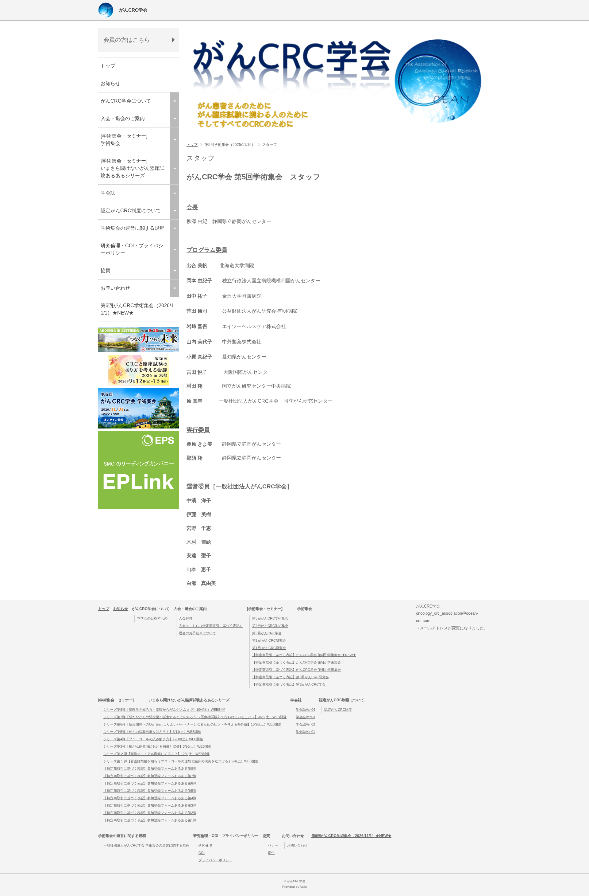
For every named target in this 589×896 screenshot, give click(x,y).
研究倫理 (205, 845)
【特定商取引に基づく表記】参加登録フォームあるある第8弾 (149, 768)
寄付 (271, 853)
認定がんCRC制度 (338, 709)
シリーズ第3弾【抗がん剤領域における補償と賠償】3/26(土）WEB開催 (157, 746)
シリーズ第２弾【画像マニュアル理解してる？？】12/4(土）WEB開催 (156, 754)
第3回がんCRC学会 (267, 633)
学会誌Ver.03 (305, 717)
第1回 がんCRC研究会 (269, 648)
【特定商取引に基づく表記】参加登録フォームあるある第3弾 (149, 805)
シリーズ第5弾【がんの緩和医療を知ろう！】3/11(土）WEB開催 (152, 732)
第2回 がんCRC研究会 (269, 640)
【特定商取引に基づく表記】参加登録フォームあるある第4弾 (149, 798)
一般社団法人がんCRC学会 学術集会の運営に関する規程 (146, 845)
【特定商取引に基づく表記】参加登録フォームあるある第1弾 (149, 820)
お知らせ (110, 83)
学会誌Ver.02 (305, 724)
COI (201, 853)
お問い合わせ (297, 845)
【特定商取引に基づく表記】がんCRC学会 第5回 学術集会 (296, 662)
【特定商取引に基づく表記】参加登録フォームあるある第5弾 (149, 790)
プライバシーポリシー (215, 860)
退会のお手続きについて (197, 633)
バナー (273, 845)
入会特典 (185, 618)
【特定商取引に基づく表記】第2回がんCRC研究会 (290, 677)
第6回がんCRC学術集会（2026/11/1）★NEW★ (137, 309)
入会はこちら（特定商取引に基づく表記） (211, 626)
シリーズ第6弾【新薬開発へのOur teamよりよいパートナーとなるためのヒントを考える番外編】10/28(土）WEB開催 (192, 724)
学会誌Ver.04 (305, 709)
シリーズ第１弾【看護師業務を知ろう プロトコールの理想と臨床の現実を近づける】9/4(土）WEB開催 (180, 761)
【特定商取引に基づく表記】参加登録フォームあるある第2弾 (149, 813)
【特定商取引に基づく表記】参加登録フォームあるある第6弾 (149, 783)
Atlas (303, 886)
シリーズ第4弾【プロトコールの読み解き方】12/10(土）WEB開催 (153, 739)
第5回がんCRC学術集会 (270, 618)
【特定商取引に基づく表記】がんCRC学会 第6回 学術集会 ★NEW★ (304, 655)
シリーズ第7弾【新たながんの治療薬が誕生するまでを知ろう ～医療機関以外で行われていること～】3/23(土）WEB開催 (195, 717)
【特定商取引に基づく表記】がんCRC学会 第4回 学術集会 (296, 669)
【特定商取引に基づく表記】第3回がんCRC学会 (288, 684)
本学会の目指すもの (152, 618)
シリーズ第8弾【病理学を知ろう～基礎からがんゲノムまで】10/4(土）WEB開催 (164, 709)
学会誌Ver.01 (305, 732)
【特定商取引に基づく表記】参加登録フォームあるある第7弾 (149, 776)
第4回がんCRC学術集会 (270, 626)
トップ (108, 65)
